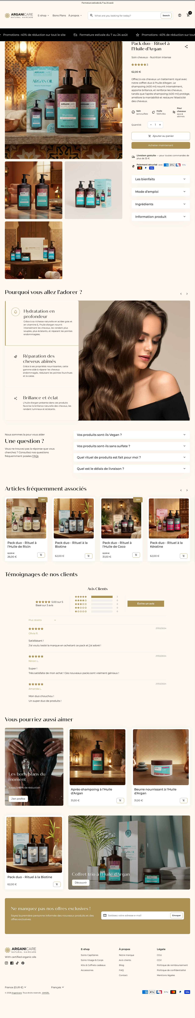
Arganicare (17, 993)
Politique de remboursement (172, 965)
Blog (121, 965)
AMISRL (45, 993)
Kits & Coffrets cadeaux (93, 965)
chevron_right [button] (187, 294)
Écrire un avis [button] (145, 603)
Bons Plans (59, 15)
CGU (159, 955)
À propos (75, 15)
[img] (36, 628)
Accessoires (87, 970)
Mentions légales (166, 975)
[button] (139, 64)
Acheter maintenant (160, 145)
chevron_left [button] (181, 294)
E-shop (44, 15)
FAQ (121, 970)
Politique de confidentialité (171, 970)
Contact (123, 975)
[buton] (27, 987)
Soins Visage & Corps (92, 960)
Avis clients (125, 960)
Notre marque (126, 955)
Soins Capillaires (89, 955)
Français (58, 987)
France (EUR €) (16, 987)
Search (166, 15)
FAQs (35, 456)
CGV (159, 960)
